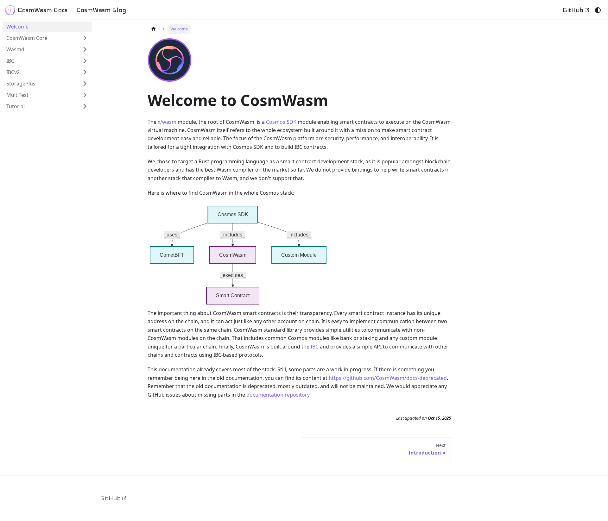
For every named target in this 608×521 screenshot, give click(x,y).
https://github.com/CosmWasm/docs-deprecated (388, 377)
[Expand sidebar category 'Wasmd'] (85, 49)
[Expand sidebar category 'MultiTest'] (85, 95)
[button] (47, 72)
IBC (315, 346)
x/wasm (167, 121)
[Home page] (154, 29)
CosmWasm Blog (101, 10)
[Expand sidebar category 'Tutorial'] (85, 106)
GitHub (573, 10)
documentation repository (277, 394)
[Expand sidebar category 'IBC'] (85, 61)
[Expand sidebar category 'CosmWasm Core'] (85, 38)
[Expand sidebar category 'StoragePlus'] (85, 83)
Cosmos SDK (281, 121)
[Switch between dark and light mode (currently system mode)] (598, 10)
